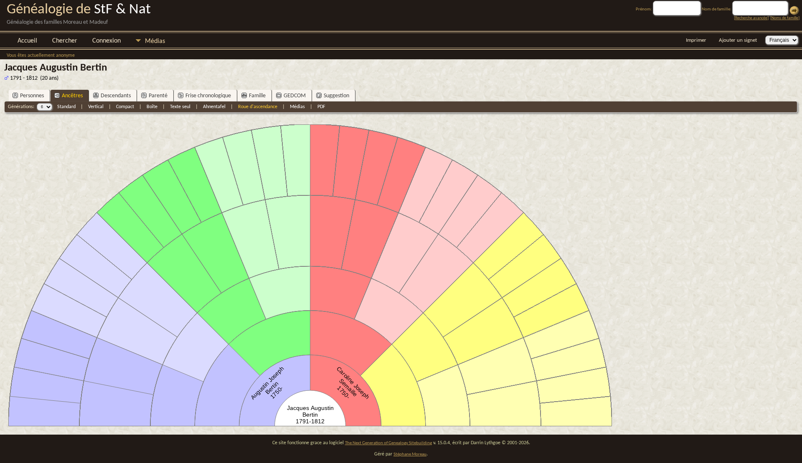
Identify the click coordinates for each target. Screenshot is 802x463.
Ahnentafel (214, 106)
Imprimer (696, 40)
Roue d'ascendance (257, 106)
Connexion (106, 41)
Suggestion (336, 96)
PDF (321, 106)
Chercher (64, 41)
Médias (155, 41)
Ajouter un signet (738, 40)
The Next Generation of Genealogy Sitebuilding (388, 443)
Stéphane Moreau (409, 454)
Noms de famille (785, 18)
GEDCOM (295, 96)
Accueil (27, 41)
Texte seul (180, 106)
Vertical (96, 106)
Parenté (158, 96)
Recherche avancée (751, 18)
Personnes (32, 96)
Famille (257, 96)
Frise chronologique (208, 96)
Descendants (116, 96)
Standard (66, 106)
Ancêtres (72, 96)
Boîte (152, 106)
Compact (125, 106)
